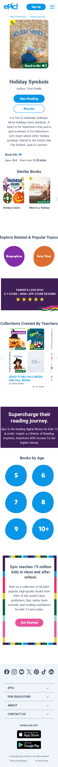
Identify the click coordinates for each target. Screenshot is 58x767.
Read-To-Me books (18, 17)
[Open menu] (52, 7)
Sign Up (36, 7)
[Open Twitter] (29, 671)
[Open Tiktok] (43, 671)
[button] (26, 358)
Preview (29, 109)
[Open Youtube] (21, 671)
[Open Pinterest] (36, 671)
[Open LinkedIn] (51, 671)
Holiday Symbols (37, 17)
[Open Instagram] (14, 671)
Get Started (29, 622)
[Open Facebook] (6, 671)
